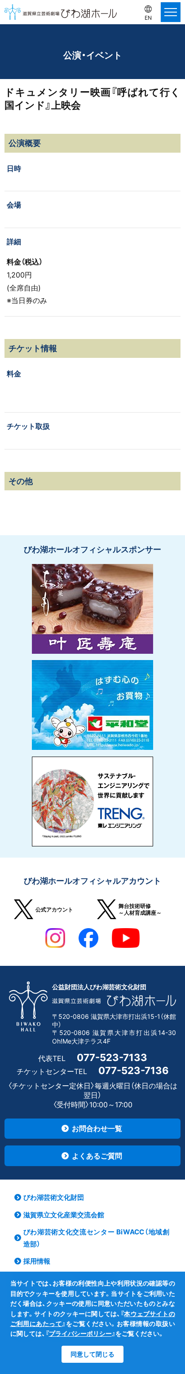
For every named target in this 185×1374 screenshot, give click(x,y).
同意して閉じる (92, 1354)
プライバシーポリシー (80, 1333)
